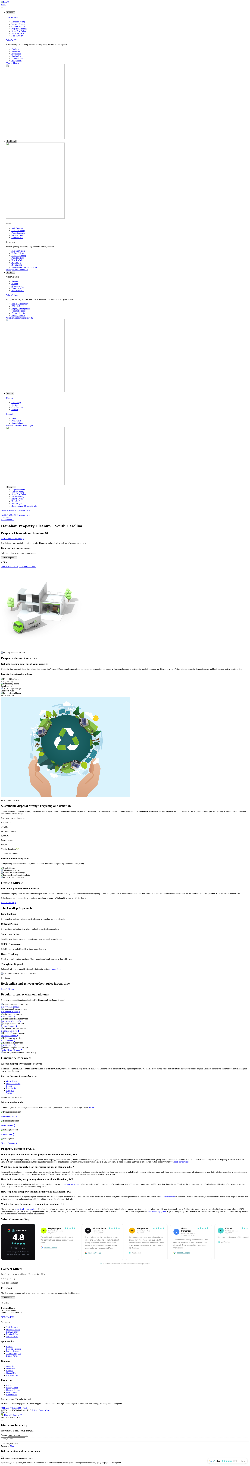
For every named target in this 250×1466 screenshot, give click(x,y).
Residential (11, 141)
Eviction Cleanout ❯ (9, 1036)
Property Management (20, 308)
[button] (125, 1154)
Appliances (16, 54)
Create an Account (14, 318)
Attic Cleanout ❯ (8, 1016)
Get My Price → (8, 1298)
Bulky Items (16, 61)
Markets (14, 409)
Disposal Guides (18, 251)
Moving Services (18, 315)
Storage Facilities (18, 311)
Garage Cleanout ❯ (9, 1026)
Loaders (10, 394)
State (12, 1446)
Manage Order (12, 270)
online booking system (70, 1184)
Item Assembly (12, 1332)
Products (9, 414)
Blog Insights (11, 1392)
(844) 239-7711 (7, 1408)
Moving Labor (17, 235)
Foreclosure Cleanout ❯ (11, 1021)
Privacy (35, 1410)
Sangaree (10, 1090)
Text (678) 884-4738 (10, 510)
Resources (11, 487)
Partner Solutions (13, 1351)
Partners (14, 283)
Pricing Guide (12, 1388)
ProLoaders (16, 421)
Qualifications (17, 407)
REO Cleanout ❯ (8, 1040)
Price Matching (17, 258)
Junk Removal (12, 17)
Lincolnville (11, 1088)
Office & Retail (17, 306)
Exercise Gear (17, 58)
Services (14, 405)
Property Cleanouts (19, 29)
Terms (91, 1107)
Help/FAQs (16, 262)
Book (3, 4)
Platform (9, 398)
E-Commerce (16, 286)
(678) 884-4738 (7, 1317)
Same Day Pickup (18, 31)
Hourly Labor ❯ (8, 1134)
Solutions (15, 281)
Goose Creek (11, 1081)
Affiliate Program (13, 1353)
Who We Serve (17, 290)
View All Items (12, 63)
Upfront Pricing (17, 253)
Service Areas (17, 238)
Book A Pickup (7, 989)
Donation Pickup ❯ (9, 1116)
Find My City (17, 36)
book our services (181, 1162)
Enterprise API (17, 288)
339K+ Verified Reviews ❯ (12, 539)
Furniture (15, 49)
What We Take (17, 33)
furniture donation (56, 969)
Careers (9, 1346)
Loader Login (27, 425)
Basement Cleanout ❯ (10, 1031)
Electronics (16, 56)
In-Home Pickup (18, 24)
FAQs (8, 1385)
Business (10, 272)
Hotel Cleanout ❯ (8, 1045)
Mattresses (15, 51)
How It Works (17, 260)
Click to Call (6, 517)
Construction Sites (18, 313)
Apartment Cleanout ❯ (10, 1012)
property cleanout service (25, 1209)
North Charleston (13, 1083)
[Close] (2, 1420)
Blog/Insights (16, 265)
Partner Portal (27, 318)
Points (14, 418)
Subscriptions (17, 423)
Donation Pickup (18, 22)
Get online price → (9, 558)
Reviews (24, 267)
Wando (9, 1093)
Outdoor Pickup (18, 26)
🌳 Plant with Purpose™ (11, 1415)
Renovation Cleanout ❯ (11, 1007)
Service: (4, 1435)
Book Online (7, 520)
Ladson (9, 1086)
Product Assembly (18, 233)
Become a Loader (13, 425)
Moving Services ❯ (9, 1143)
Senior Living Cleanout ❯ (12, 1050)
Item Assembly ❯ (8, 1125)
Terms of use (44, 1410)
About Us (10, 1366)
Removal (10, 13)
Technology (16, 402)
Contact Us (23, 270)
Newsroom (10, 1368)
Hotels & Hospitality (19, 304)
